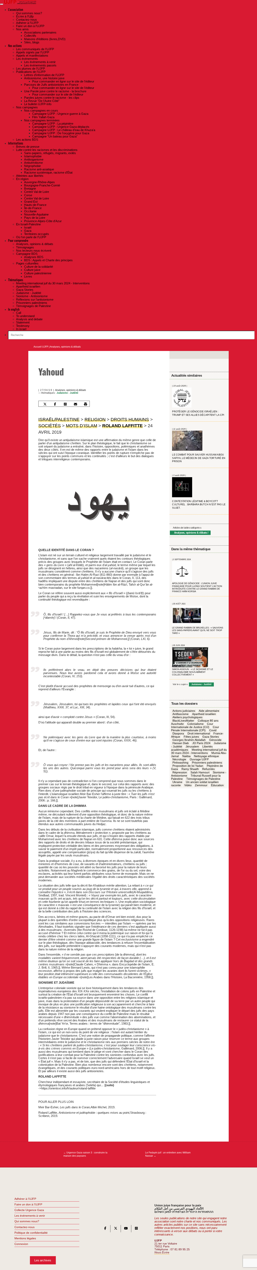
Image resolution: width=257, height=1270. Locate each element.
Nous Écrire (161, 1252)
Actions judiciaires (183, 711)
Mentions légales (25, 1238)
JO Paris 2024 (201, 743)
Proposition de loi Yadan (187, 766)
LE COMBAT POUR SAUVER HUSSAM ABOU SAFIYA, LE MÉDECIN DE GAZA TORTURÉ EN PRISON (198, 458)
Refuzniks (208, 769)
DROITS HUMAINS (130, 419)
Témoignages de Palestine (203, 779)
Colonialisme (195, 724)
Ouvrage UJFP (199, 759)
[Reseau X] (116, 1229)
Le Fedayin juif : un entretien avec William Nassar (168, 1154)
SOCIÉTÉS (49, 425)
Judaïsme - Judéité (67, 393)
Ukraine (177, 782)
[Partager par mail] (75, 404)
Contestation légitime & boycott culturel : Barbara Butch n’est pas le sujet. (198, 504)
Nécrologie (179, 759)
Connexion (21, 1244)
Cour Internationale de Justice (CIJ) (192, 725)
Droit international (199, 733)
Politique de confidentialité (31, 1232)
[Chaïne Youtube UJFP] (126, 1229)
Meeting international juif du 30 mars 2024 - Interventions (199, 751)
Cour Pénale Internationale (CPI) (195, 729)
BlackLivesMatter (183, 720)
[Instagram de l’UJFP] (136, 1229)
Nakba (186, 756)
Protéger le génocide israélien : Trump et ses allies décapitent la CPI (198, 413)
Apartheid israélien (204, 714)
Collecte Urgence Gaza (29, 1210)
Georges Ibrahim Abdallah (189, 740)
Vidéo (188, 785)
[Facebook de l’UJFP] (105, 1229)
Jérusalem (192, 746)
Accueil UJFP (41, 346)
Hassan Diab (180, 743)
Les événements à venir (29, 1215)
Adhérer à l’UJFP (25, 1198)
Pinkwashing (180, 762)
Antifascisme (180, 714)
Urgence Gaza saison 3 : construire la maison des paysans (85, 1154)
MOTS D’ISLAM (81, 425)
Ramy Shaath (190, 769)
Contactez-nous (24, 1227)
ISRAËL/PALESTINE (59, 419)
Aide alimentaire (209, 711)
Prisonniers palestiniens (207, 762)
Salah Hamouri (200, 772)
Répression (179, 772)
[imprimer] (85, 404)
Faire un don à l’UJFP (28, 1204)
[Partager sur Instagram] (65, 404)
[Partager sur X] (45, 404)
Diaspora (178, 733)
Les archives (42, 1260)
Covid (212, 730)
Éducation (217, 785)
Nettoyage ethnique (206, 756)
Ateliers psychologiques (187, 717)
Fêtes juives (191, 736)
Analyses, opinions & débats (65, 346)
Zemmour (201, 785)
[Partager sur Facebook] (55, 404)
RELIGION (95, 419)
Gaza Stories (210, 736)
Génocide (215, 740)
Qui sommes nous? (26, 1221)
